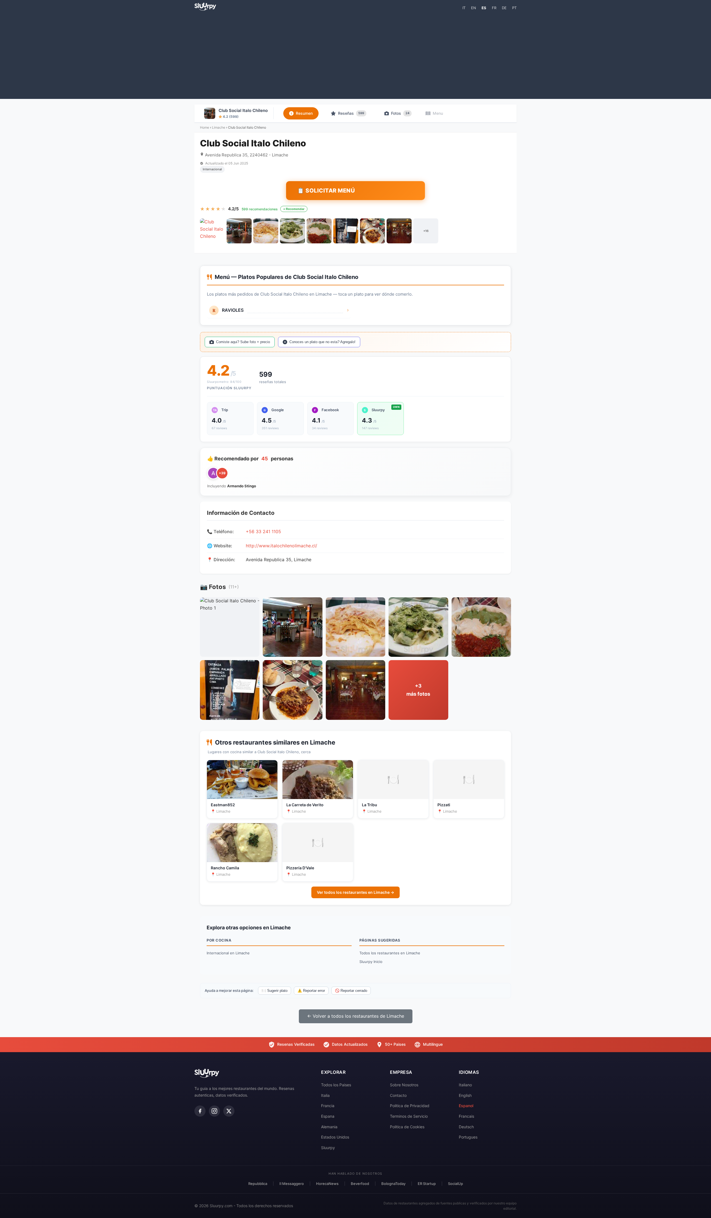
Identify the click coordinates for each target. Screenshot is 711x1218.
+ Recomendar (293, 209)
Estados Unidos (335, 1137)
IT (463, 8)
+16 (426, 231)
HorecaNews (327, 1183)
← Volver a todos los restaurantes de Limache (355, 1016)
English (465, 1095)
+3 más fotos (418, 690)
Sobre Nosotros (404, 1084)
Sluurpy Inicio (370, 961)
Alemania (329, 1126)
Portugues (468, 1137)
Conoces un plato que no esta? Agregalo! (322, 342)
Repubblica (257, 1183)
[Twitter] (228, 1111)
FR (494, 8)
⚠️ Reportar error (311, 991)
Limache (218, 127)
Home (204, 127)
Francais (466, 1116)
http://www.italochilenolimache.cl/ (281, 545)
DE (504, 8)
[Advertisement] (355, 54)
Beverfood (360, 1183)
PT (514, 8)
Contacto (398, 1095)
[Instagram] (214, 1111)
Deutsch (466, 1126)
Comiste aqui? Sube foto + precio (243, 342)
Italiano (465, 1084)
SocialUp (455, 1183)
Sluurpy (328, 1147)
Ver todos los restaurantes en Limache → (355, 892)
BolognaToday (393, 1183)
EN (473, 8)
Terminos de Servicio (409, 1116)
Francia (327, 1105)
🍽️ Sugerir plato (274, 991)
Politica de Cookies (407, 1126)
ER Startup (427, 1183)
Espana (327, 1116)
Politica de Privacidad (409, 1105)
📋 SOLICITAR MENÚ (326, 190)
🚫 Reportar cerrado (351, 991)
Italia (325, 1095)
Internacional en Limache (228, 953)
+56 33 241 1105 (263, 531)
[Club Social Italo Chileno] (212, 230)
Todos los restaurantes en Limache (389, 953)
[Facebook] (200, 1111)
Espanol (466, 1105)
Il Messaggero (291, 1183)
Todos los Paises (336, 1084)
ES (484, 8)
